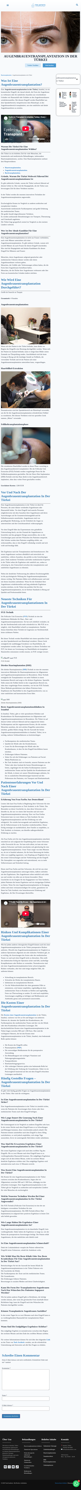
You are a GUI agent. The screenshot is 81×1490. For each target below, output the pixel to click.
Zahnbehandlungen (49, 1449)
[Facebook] (5, 1466)
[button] (7, 5)
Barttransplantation (12, 173)
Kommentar (6, 1368)
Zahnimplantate (48, 1465)
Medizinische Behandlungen (28, 1472)
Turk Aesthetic (19, 1342)
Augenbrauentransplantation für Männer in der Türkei (74, 107)
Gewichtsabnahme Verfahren (29, 1466)
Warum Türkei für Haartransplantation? (63, 104)
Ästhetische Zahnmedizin (27, 1461)
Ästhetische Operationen (31, 1449)
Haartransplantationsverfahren (32, 1446)
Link (48, 1340)
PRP (19, 1048)
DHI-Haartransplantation (49, 1461)
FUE (25, 616)
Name (4, 1395)
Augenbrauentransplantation (16, 170)
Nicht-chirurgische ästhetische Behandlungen (29, 1455)
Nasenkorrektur (48, 1456)
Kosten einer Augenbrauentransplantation (20, 1015)
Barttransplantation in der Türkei (64, 95)
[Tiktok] (17, 1466)
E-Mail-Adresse (7, 1405)
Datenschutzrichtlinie (61, 1483)
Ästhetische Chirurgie (49, 1446)
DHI (24, 670)
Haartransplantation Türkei (74, 94)
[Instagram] (9, 1466)
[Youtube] (13, 1466)
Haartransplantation (6, 75)
